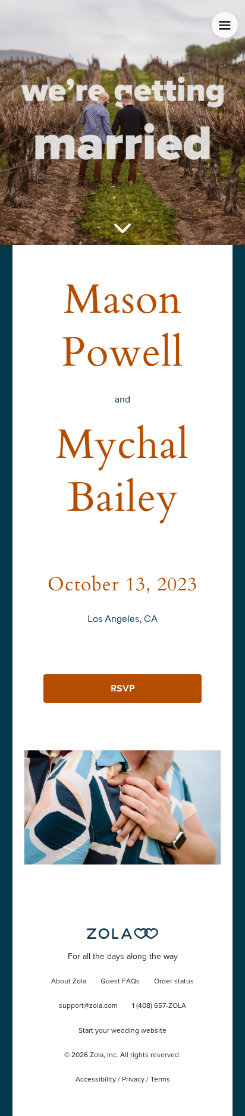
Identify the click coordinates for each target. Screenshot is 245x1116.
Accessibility (96, 1079)
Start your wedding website (122, 1031)
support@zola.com (88, 1006)
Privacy (133, 1079)
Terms (160, 1079)
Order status (174, 981)
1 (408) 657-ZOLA (159, 1006)
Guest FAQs (120, 981)
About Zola (68, 981)
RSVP (123, 688)
